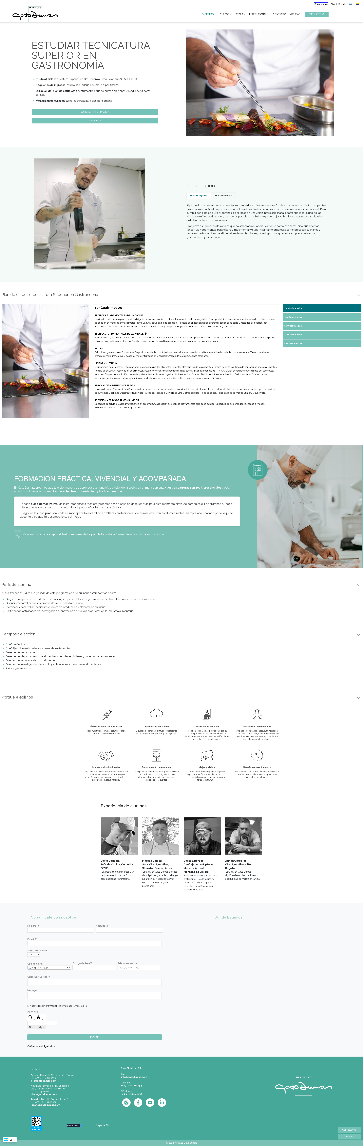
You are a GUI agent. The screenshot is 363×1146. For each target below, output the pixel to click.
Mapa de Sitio (103, 1125)
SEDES (239, 14)
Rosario (342, 4)
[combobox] (49, 968)
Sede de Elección (37, 950)
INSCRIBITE (95, 120)
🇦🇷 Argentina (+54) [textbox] (38, 967)
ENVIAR (94, 1037)
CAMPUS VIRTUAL (317, 14)
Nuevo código (36, 1027)
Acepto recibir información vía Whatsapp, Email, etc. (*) (58, 1006)
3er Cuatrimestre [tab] (293, 326)
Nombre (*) (33, 925)
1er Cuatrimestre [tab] (293, 308)
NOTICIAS (294, 14)
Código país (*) (35, 963)
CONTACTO (279, 14)
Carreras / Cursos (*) (38, 976)
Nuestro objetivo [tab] (198, 195)
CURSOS (224, 14)
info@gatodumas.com (134, 1077)
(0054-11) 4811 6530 (132, 1085)
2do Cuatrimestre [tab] (293, 317)
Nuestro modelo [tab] (223, 195)
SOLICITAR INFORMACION (95, 112)
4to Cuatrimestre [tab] (293, 335)
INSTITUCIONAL (258, 14)
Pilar (332, 4)
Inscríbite (349, 1136)
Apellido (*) (102, 925)
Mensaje (32, 990)
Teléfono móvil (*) (127, 963)
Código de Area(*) (82, 963)
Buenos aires (321, 4)
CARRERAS (207, 14)
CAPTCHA (32, 1012)
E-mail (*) (32, 939)
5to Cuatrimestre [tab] (293, 343)
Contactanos (349, 1129)
